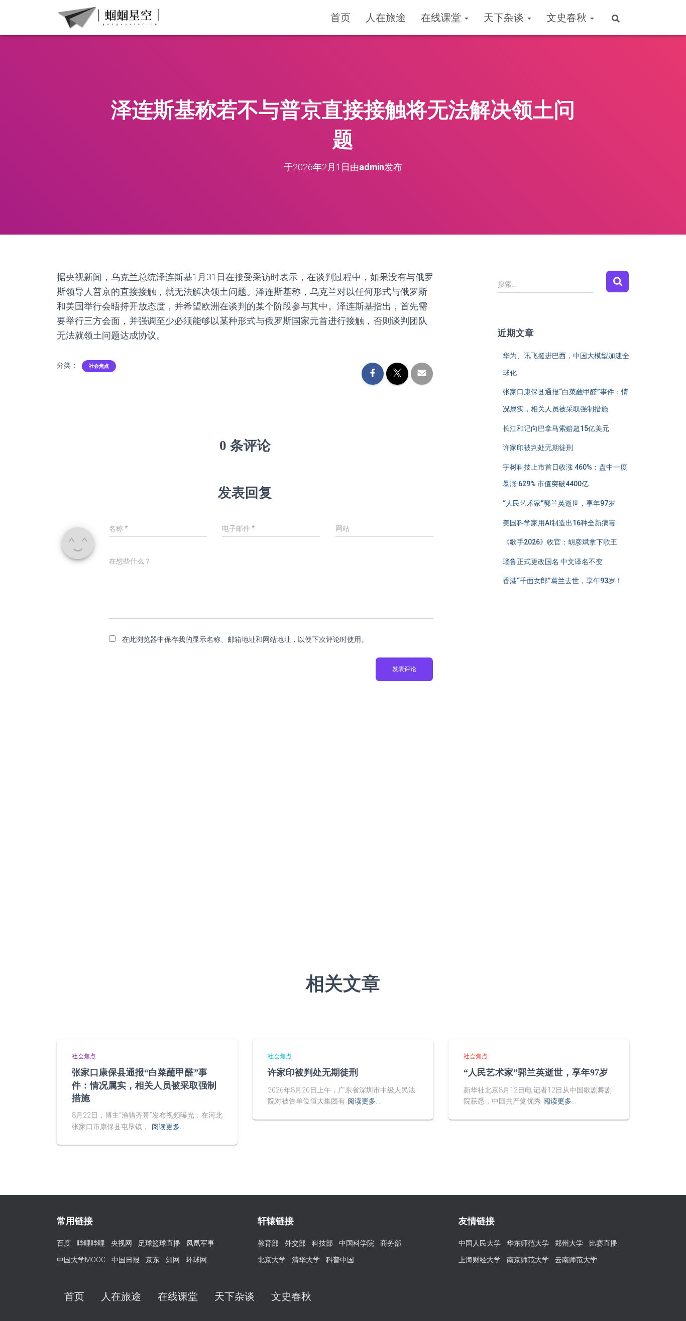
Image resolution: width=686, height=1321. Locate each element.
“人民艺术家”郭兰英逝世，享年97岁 (559, 503)
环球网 (196, 1260)
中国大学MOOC (81, 1260)
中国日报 (125, 1260)
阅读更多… (168, 1127)
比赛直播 (603, 1243)
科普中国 (340, 1260)
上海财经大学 (480, 1260)
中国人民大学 (480, 1243)
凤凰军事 (200, 1243)
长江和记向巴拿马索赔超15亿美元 (556, 428)
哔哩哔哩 (91, 1243)
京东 (153, 1260)
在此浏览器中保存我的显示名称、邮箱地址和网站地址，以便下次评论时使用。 (245, 639)
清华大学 (306, 1260)
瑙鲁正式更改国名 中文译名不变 (553, 562)
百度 (64, 1243)
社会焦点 (99, 366)
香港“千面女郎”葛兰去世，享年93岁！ (562, 581)
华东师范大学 (528, 1243)
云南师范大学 (576, 1260)
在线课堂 (442, 18)
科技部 (322, 1243)
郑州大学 (569, 1243)
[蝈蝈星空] (108, 17)
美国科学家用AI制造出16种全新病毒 (559, 523)
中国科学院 (356, 1243)
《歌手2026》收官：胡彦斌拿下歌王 (560, 542)
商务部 (390, 1243)
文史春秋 (567, 18)
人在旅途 (386, 18)
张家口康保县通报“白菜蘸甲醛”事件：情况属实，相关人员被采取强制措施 (144, 1085)
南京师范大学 (528, 1260)
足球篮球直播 (159, 1243)
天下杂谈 (505, 18)
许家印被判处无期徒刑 (538, 448)
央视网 (121, 1243)
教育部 (268, 1243)
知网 (173, 1260)
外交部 (295, 1243)
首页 (340, 18)
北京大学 (272, 1260)
